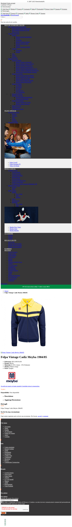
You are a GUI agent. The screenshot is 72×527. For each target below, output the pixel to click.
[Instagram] (2, 515)
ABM (10, 274)
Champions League (18, 109)
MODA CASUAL (10, 169)
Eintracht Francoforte (22, 99)
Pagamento (7, 452)
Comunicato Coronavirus (11, 462)
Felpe (13, 199)
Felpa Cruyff (13, 162)
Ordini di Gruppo (9, 433)
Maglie (14, 192)
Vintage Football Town (19, 180)
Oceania (14, 57)
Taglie (6, 450)
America (14, 49)
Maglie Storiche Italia (22, 44)
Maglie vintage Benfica (23, 104)
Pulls (13, 189)
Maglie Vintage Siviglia (23, 79)
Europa (14, 35)
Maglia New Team (15, 227)
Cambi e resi (8, 455)
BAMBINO (8, 249)
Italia (33, 9)
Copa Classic (12, 254)
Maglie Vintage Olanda (23, 42)
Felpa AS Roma (14, 166)
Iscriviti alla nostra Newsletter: (10, 498)
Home (6, 291)
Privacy (6, 460)
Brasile (18, 52)
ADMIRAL (11, 267)
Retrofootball (16, 177)
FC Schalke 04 (12, 277)
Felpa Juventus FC (15, 164)
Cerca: (3, 17)
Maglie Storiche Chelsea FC (24, 65)
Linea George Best (17, 182)
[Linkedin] (3, 515)
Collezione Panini (17, 175)
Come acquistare (9, 447)
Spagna (57, 9)
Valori (6, 428)
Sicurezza (7, 459)
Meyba (10, 260)
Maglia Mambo (14, 230)
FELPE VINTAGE (10, 111)
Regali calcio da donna (15, 245)
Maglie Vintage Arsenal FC (24, 62)
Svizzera (64, 9)
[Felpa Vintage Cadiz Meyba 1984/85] (12, 352)
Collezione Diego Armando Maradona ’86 (24, 184)
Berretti (10, 235)
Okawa (10, 259)
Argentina (19, 50)
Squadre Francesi (17, 94)
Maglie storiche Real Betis (23, 82)
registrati (45, 416)
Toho (17, 196)
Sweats (14, 187)
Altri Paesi (5, 9)
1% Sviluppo (8, 431)
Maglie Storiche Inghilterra (24, 37)
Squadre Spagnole (17, 74)
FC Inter (18, 89)
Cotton (10, 272)
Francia (19, 9)
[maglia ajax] (21, 222)
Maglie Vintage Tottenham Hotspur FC (27, 70)
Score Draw (11, 257)
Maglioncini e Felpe (14, 185)
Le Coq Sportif (12, 265)
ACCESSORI (8, 233)
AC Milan (19, 85)
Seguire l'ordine (9, 449)
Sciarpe (10, 237)
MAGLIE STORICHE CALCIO (14, 25)
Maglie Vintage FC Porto (23, 102)
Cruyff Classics (16, 174)
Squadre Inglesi (16, 60)
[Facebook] (1, 515)
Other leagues (16, 107)
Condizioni (7, 457)
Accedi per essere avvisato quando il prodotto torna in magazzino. (20, 386)
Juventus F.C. (20, 90)
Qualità (6, 430)
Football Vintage (13, 270)
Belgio (13, 9)
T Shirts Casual (12, 170)
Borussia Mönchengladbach (24, 97)
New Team (19, 194)
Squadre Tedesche (17, 95)
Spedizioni (7, 454)
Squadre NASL (16, 106)
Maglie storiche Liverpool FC (24, 67)
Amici (6, 435)
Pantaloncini (15, 201)
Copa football (16, 172)
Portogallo (40, 9)
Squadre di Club (13, 59)
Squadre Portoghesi (18, 101)
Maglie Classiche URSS (23, 47)
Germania (26, 9)
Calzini (10, 238)
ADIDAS (11, 280)
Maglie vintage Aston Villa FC (25, 64)
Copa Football (8, 486)
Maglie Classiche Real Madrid (25, 75)
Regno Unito (49, 9)
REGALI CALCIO (10, 240)
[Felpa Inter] (17, 158)
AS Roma (19, 87)
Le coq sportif (16, 179)
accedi (40, 416)
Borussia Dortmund (14, 275)
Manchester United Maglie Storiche (26, 72)
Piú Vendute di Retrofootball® (17, 27)
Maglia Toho (13, 229)
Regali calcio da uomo (14, 243)
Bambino (14, 202)
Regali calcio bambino (14, 247)
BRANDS (7, 250)
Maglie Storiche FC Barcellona (25, 77)
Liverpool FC (12, 279)
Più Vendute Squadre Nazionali (21, 28)
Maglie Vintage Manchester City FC (26, 69)
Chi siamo (7, 426)
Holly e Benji (12, 191)
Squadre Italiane (17, 84)
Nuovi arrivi (15, 32)
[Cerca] (1, 19)
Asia (13, 54)
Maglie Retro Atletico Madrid (24, 80)
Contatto (7, 436)
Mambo (18, 197)
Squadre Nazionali (13, 33)
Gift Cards (11, 242)
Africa (14, 55)
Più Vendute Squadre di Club (20, 30)
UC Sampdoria (20, 92)
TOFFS (10, 264)
